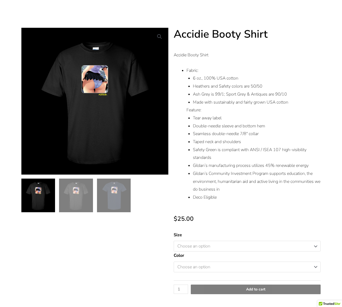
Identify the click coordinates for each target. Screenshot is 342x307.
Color (179, 255)
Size (178, 235)
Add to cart (255, 289)
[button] (159, 36)
